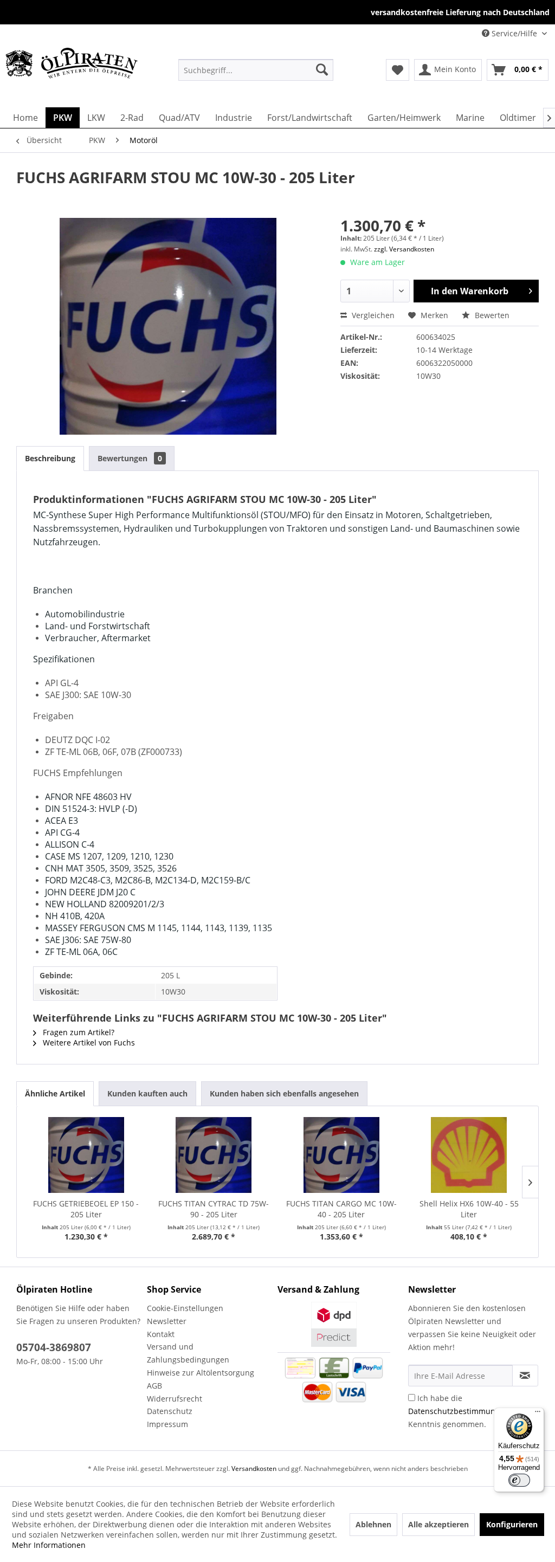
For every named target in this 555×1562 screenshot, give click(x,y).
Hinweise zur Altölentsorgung (200, 1372)
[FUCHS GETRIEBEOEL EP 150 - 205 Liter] (86, 1155)
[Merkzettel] (397, 70)
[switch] (519, 1480)
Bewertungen (130, 458)
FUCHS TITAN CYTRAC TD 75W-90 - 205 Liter (213, 1208)
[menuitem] (256, 69)
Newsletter (166, 1321)
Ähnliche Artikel (55, 1093)
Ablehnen (373, 1524)
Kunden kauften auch (147, 1093)
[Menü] (537, 1414)
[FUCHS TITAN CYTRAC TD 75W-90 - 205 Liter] (214, 1155)
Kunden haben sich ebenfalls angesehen (284, 1093)
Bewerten (491, 315)
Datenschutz (169, 1411)
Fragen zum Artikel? (77, 1032)
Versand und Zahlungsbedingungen (188, 1353)
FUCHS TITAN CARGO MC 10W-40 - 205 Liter (341, 1208)
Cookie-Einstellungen (185, 1308)
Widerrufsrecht (174, 1398)
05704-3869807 (53, 1347)
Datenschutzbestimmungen (458, 1411)
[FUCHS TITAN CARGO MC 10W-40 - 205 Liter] (341, 1155)
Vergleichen (372, 315)
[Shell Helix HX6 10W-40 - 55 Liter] (469, 1155)
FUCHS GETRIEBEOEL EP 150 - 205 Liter (86, 1208)
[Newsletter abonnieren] (525, 1375)
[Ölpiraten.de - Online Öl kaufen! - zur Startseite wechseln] (71, 69)
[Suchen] (322, 69)
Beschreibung (50, 458)
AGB (154, 1385)
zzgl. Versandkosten (404, 249)
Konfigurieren (512, 1524)
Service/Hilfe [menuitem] (514, 33)
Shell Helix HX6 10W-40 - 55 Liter (469, 1208)
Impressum (167, 1424)
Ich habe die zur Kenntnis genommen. (465, 1411)
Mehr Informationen (49, 1545)
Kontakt (161, 1334)
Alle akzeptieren (438, 1524)
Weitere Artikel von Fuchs (88, 1042)
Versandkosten (253, 1468)
